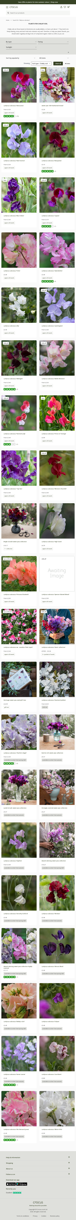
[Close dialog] (71, 590)
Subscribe (56, 624)
